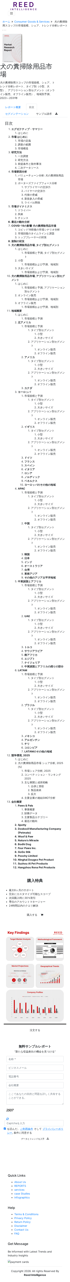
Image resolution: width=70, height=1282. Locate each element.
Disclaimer (20, 1225)
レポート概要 (13, 107)
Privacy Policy (23, 1218)
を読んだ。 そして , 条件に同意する (35, 1130)
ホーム (6, 21)
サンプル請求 (44, 113)
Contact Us (21, 1229)
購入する (32, 914)
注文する (35, 1030)
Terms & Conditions (26, 1214)
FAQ (16, 1233)
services (19, 1189)
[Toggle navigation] (11, 13)
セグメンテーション (17, 113)
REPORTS (20, 1185)
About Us (20, 1182)
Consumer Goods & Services (31, 21)
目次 (31, 107)
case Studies (22, 1193)
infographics (22, 1197)
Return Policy (22, 1222)
